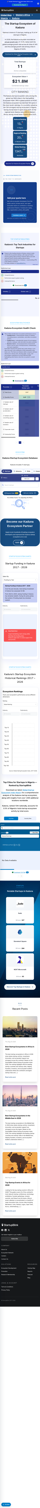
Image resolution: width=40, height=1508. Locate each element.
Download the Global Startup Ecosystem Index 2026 (19, 54)
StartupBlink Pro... (21, 263)
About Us (4, 1249)
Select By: (6, 576)
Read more (35, 264)
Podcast (30, 1274)
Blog (29, 1277)
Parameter (7, 387)
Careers (3, 1256)
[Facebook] (2, 1230)
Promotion (4, 1271)
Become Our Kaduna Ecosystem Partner (18, 163)
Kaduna (16, 18)
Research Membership (8, 1274)
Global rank (25, 291)
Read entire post (10, 1077)
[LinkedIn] (6, 1230)
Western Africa (23, 15)
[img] (27, 76)
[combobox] (20, 271)
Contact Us (4, 1259)
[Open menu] (37, 10)
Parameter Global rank (27, 387)
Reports (30, 1271)
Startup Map (31, 1268)
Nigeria (4, 18)
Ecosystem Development (8, 1268)
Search (2, 824)
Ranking (5, 701)
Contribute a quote (18, 215)
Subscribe (14, 1238)
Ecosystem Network (7, 1252)
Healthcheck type (6, 268)
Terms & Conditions (7, 1287)
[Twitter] (9, 1230)
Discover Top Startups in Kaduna (18, 987)
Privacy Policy (5, 1290)
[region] (20, 502)
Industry (6, 291)
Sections (7, 1504)
